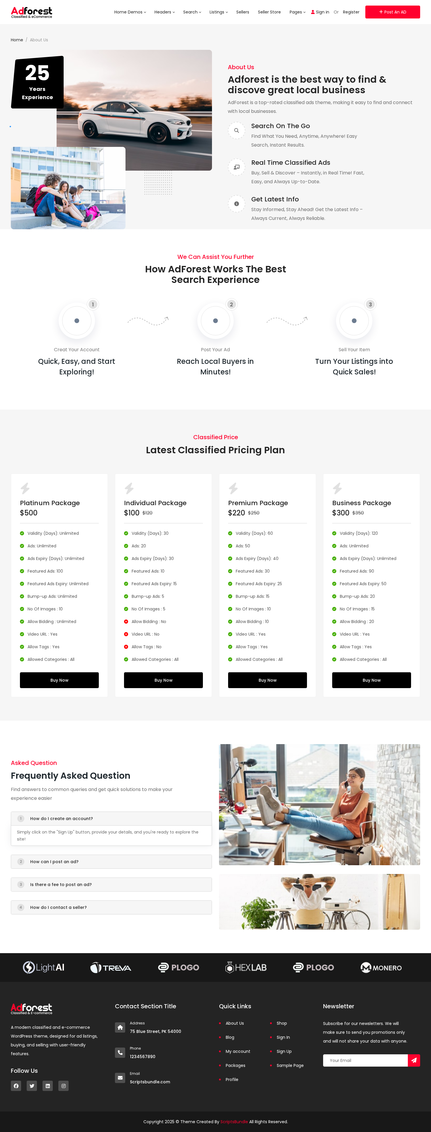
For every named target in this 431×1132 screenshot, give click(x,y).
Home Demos (129, 12)
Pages (296, 12)
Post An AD (395, 12)
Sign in (322, 12)
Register (351, 12)
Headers (163, 12)
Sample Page (290, 1065)
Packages (235, 1065)
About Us (235, 1023)
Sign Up (284, 1051)
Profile (232, 1079)
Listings (217, 12)
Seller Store (269, 12)
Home (17, 40)
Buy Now (59, 680)
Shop (282, 1023)
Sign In (283, 1037)
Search (191, 12)
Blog (230, 1037)
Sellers (242, 12)
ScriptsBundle (234, 1122)
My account (238, 1051)
